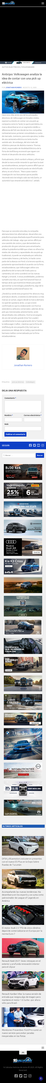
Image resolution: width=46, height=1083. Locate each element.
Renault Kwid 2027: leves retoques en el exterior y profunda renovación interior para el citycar (21, 964)
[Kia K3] (23, 574)
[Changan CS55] (23, 535)
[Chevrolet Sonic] (23, 672)
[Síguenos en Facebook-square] (30, 445)
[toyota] (23, 709)
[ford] (23, 616)
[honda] (23, 634)
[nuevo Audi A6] (23, 555)
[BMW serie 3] (23, 759)
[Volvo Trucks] (23, 796)
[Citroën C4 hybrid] (23, 815)
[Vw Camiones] (23, 691)
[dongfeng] (23, 516)
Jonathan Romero (14, 87)
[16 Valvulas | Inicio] (11, 3)
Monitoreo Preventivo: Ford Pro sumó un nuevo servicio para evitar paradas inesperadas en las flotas (22, 1033)
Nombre (8, 415)
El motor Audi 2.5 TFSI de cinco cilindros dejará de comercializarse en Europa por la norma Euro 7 (22, 931)
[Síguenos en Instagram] (42, 445)
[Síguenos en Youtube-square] (38, 445)
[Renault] (23, 725)
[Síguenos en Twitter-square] (34, 445)
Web (6, 424)
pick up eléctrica (18, 382)
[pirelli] (23, 498)
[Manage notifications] (41, 1078)
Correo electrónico (33, 415)
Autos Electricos (11, 67)
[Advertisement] (23, 37)
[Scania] (23, 653)
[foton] (23, 62)
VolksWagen (28, 67)
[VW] (23, 592)
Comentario (10, 398)
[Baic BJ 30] (23, 479)
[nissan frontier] (23, 778)
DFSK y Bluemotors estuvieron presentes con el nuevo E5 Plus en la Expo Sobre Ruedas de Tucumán (22, 861)
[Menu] (43, 3)
